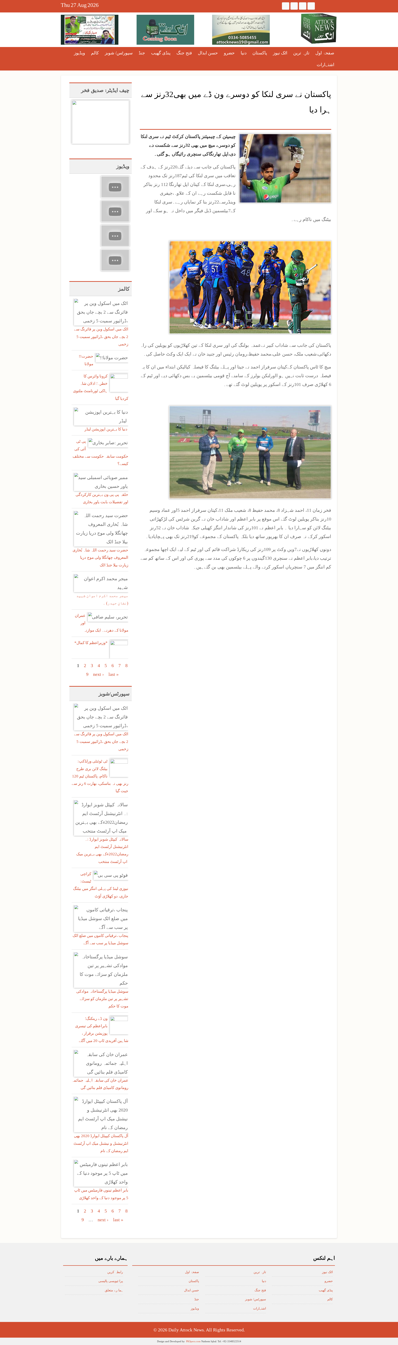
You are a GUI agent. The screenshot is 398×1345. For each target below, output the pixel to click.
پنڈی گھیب (160, 52)
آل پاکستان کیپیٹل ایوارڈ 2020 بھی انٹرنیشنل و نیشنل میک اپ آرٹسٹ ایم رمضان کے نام (100, 1143)
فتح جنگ (184, 52)
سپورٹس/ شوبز (119, 52)
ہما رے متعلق (114, 1290)
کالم (95, 52)
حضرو (229, 52)
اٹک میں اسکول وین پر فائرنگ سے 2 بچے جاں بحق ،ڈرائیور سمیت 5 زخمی (101, 336)
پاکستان (259, 52)
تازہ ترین (301, 52)
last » (113, 674)
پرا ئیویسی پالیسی (110, 1281)
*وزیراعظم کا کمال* (91, 643)
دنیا (243, 52)
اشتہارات (325, 64)
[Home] (318, 28)
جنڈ (142, 52)
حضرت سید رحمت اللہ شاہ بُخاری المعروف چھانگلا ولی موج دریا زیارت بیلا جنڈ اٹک (100, 557)
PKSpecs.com (193, 1341)
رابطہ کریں (115, 1272)
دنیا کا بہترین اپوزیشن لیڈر (106, 429)
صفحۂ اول (324, 52)
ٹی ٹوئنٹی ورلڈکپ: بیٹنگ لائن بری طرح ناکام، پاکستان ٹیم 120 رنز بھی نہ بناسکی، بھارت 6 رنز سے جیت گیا (100, 776)
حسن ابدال (208, 52)
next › (98, 674)
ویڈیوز (79, 52)
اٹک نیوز (280, 52)
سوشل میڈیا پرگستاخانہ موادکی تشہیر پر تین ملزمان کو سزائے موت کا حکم (102, 999)
